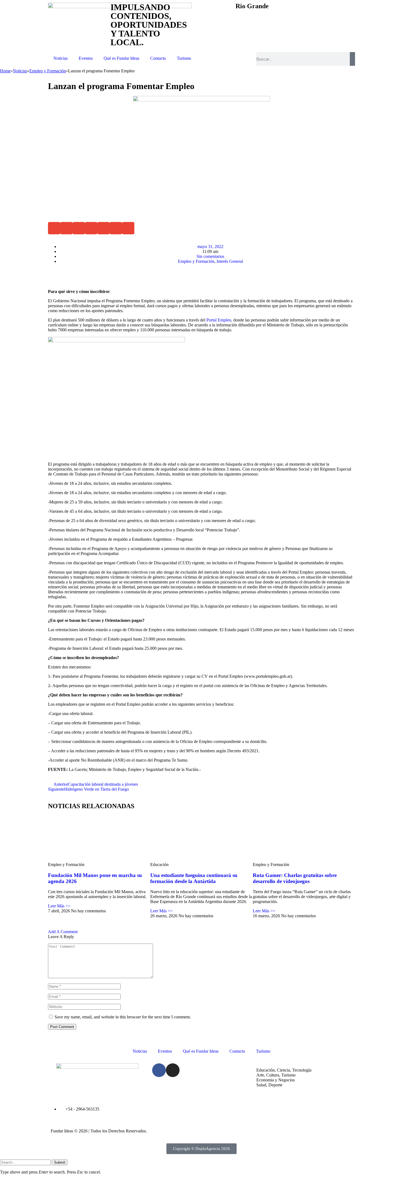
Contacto (158, 58)
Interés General (230, 261)
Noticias (60, 58)
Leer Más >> (59, 906)
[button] (54, 228)
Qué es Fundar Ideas (121, 58)
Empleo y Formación (196, 261)
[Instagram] (173, 1070)
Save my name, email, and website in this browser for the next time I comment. (123, 1017)
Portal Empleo (218, 320)
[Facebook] (159, 1070)
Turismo (184, 58)
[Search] (352, 59)
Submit (59, 1162)
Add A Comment (63, 931)
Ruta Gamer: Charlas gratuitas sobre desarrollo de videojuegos (295, 878)
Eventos (86, 58)
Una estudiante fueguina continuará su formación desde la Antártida (193, 878)
